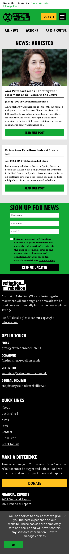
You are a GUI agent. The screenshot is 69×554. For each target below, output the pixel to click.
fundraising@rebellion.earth (21, 360)
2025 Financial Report (16, 499)
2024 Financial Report (16, 503)
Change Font (11, 5)
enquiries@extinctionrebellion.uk (24, 385)
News (5, 419)
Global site (9, 438)
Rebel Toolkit (10, 444)
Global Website (39, 3)
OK (14, 545)
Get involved (10, 413)
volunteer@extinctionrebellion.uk (24, 373)
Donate (48, 17)
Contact (7, 431)
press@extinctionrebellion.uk (21, 348)
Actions (32, 30)
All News (11, 30)
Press (5, 425)
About (6, 407)
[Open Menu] (62, 16)
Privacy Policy (47, 260)
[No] (65, 515)
